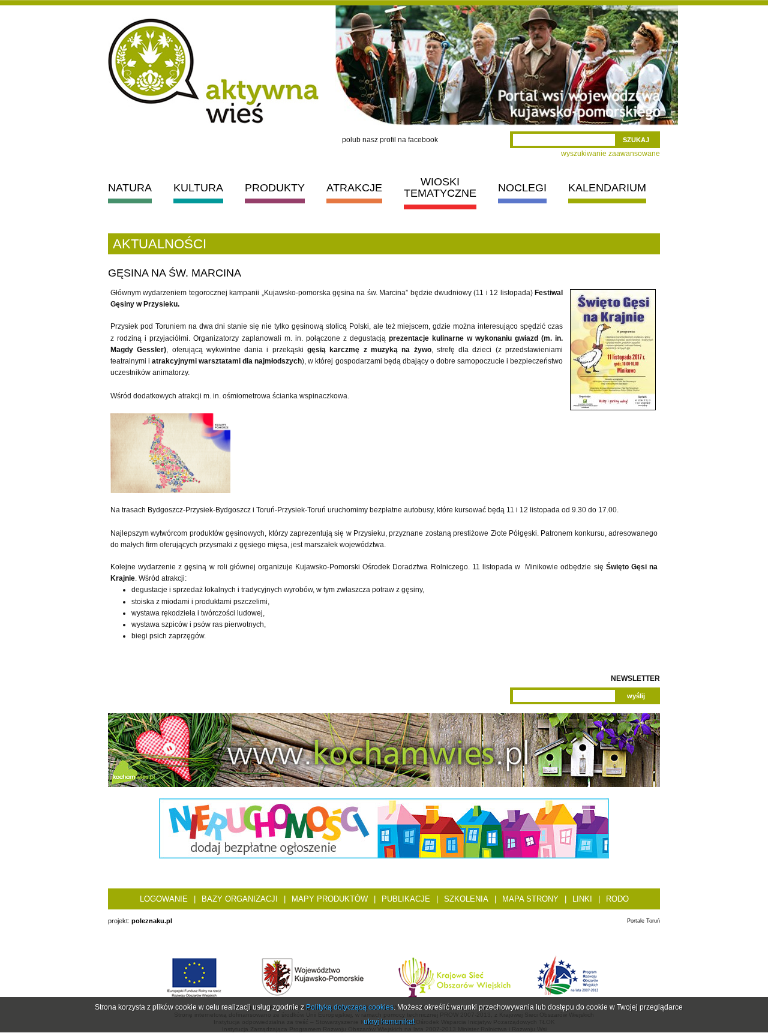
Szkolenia (466, 898)
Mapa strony (530, 898)
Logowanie (164, 898)
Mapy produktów (330, 898)
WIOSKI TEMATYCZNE (440, 187)
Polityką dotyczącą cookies (350, 1007)
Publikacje (406, 898)
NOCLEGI (522, 188)
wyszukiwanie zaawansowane (610, 153)
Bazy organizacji (240, 898)
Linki (582, 898)
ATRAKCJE (354, 188)
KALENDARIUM (607, 188)
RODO (617, 898)
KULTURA (198, 188)
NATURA (130, 188)
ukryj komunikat (389, 1021)
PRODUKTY (275, 188)
